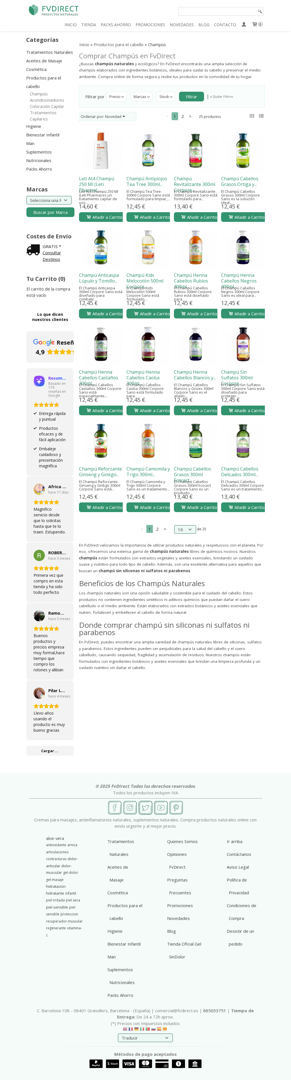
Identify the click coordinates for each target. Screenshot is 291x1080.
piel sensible (57, 907)
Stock (164, 96)
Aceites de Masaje (44, 61)
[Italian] (142, 1030)
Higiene (33, 126)
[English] (125, 1030)
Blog (171, 931)
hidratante (55, 893)
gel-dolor (70, 872)
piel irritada (55, 900)
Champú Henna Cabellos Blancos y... (195, 375)
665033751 (214, 1010)
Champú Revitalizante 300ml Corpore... (194, 184)
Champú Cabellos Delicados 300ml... (239, 472)
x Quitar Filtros (221, 96)
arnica (72, 844)
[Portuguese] (148, 1030)
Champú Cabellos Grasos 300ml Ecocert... (192, 474)
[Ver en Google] (39, 489)
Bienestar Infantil (42, 135)
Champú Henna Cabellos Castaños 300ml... (98, 377)
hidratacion (56, 886)
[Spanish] (159, 1030)
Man (30, 143)
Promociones (180, 905)
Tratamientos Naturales (49, 52)
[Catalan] (165, 1030)
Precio (114, 96)
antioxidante (56, 844)
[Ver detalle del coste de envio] (34, 250)
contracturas (56, 858)
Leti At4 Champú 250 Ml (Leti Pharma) (96, 184)
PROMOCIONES (150, 24)
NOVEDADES (182, 24)
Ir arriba (234, 841)
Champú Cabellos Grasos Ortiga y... (239, 181)
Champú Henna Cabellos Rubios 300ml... (191, 281)
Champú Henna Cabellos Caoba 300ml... (143, 377)
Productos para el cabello (43, 82)
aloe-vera (55, 838)
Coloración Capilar (47, 106)
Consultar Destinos (52, 256)
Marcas (140, 96)
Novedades (178, 918)
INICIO (71, 24)
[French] (130, 1030)
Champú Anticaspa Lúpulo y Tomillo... (99, 278)
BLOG (203, 24)
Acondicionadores (47, 100)
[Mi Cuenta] (243, 24)
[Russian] (153, 1030)
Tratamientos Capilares (43, 116)
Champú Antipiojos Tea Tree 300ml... (146, 181)
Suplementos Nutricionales (39, 156)
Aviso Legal (238, 867)
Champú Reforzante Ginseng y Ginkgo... (100, 472)
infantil (70, 893)
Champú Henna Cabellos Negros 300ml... (239, 281)
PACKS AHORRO (116, 24)
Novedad (113, 116)
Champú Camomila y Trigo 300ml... (148, 472)
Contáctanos (239, 854)
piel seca (73, 900)
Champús (39, 94)
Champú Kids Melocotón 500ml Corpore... (144, 281)
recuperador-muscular (64, 921)
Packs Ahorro (39, 169)
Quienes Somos (182, 841)
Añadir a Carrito (106, 217)
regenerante (56, 928)
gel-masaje (55, 879)
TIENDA (88, 24)
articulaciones (57, 852)
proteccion (69, 914)
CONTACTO (225, 24)
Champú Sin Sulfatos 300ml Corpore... (237, 377)
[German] (136, 1030)
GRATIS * (52, 246)
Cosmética (36, 69)
